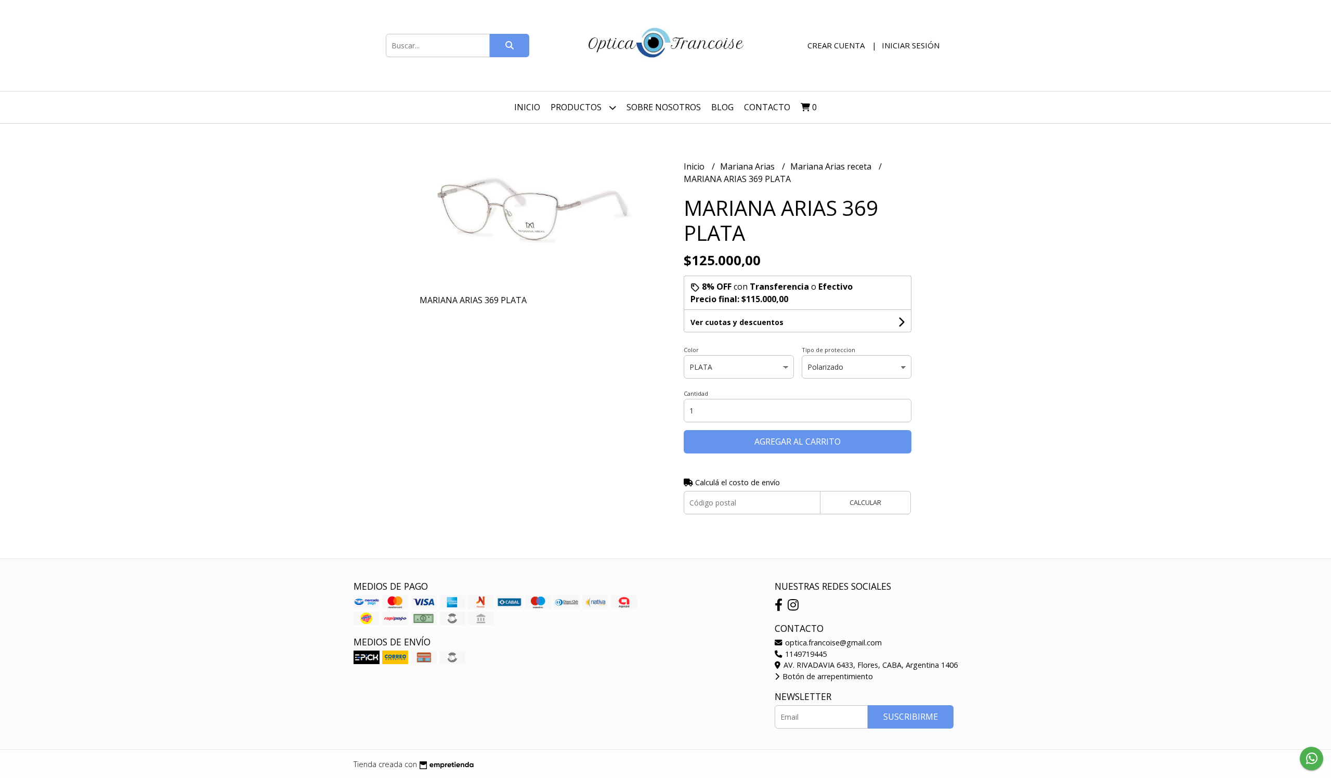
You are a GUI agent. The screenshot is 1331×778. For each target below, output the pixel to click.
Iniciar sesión (910, 45)
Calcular (865, 502)
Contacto (767, 107)
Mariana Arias (748, 166)
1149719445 (805, 654)
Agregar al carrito (797, 441)
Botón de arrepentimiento (826, 676)
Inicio (527, 107)
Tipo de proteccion (828, 350)
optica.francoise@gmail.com (832, 642)
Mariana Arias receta (831, 166)
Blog (722, 107)
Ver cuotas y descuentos (737, 322)
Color (691, 350)
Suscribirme (910, 716)
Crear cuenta (836, 45)
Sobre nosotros (664, 107)
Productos (577, 107)
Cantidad (696, 393)
